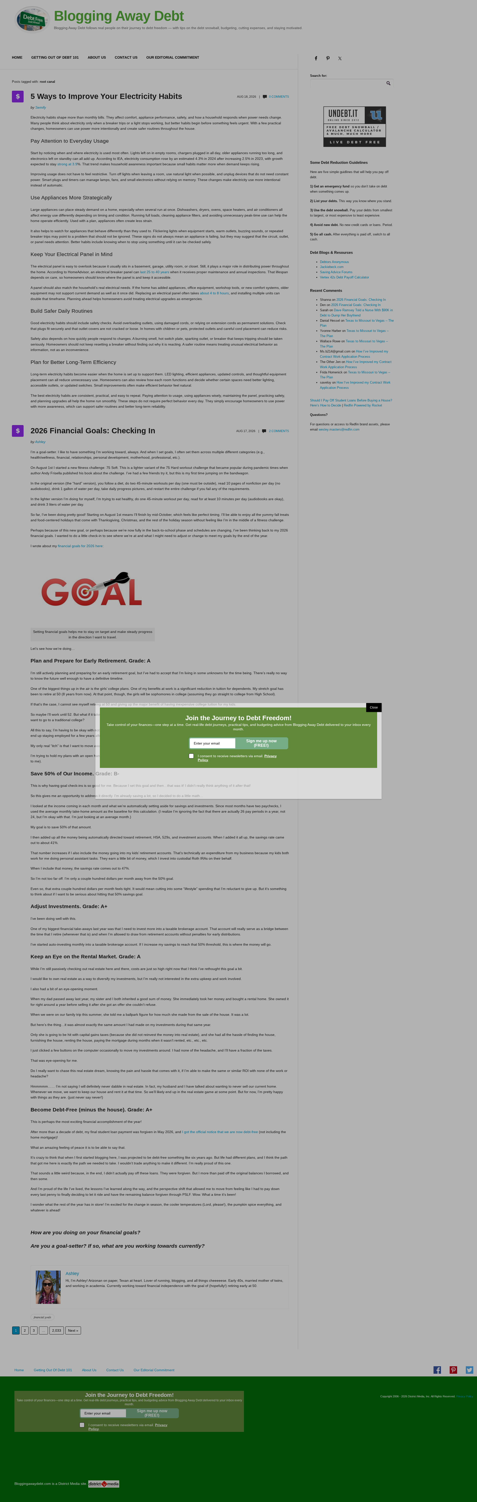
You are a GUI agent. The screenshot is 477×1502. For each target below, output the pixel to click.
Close (374, 707)
